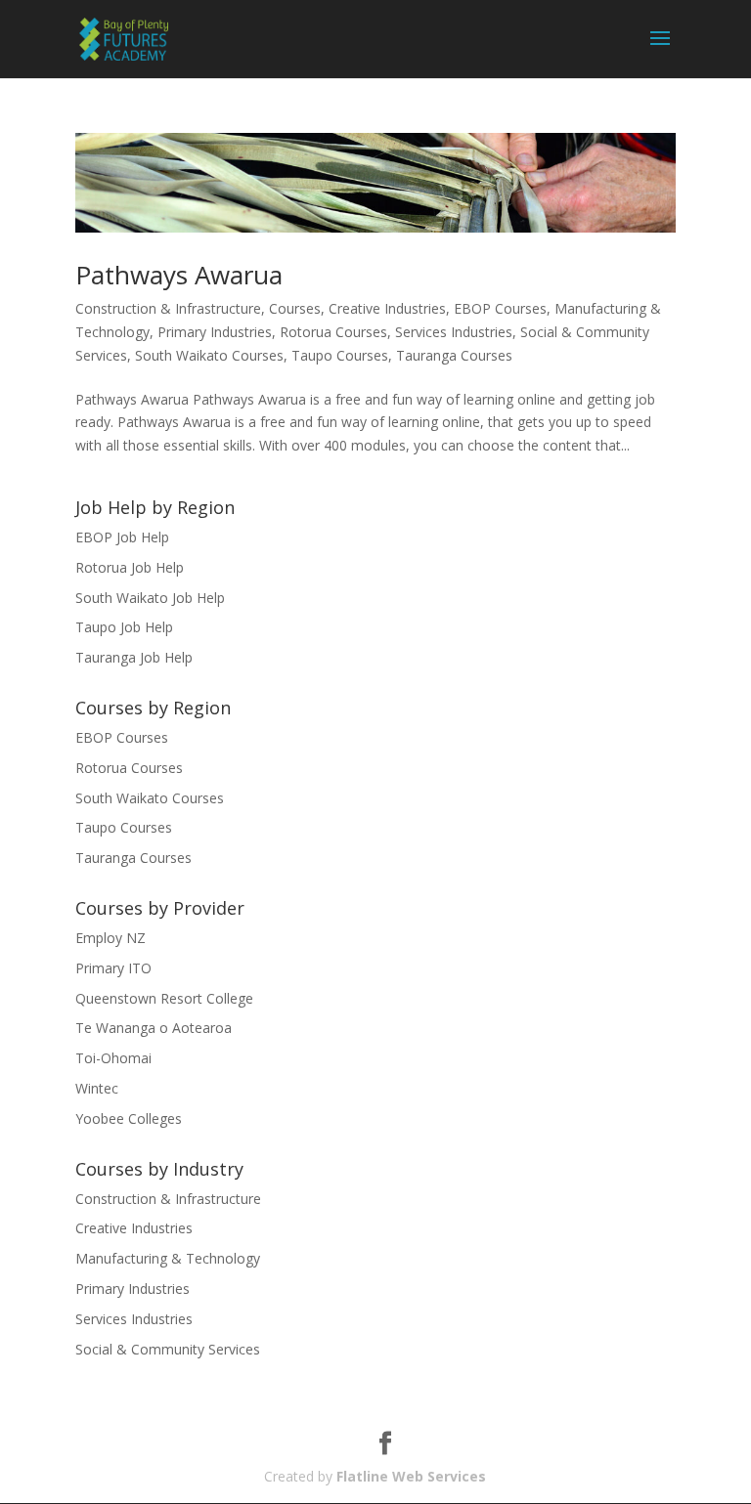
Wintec (96, 1088)
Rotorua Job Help (129, 567)
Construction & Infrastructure (168, 308)
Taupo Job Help (124, 627)
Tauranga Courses (454, 355)
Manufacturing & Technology (167, 1258)
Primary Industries (214, 331)
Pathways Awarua (179, 274)
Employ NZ (110, 937)
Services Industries (453, 331)
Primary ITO (113, 968)
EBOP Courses (500, 308)
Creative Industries (387, 308)
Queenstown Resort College (164, 998)
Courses (295, 308)
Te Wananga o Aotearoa (153, 1027)
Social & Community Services (167, 1349)
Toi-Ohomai (113, 1058)
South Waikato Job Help (150, 597)
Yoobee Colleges (128, 1118)
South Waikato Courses (209, 355)
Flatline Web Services (411, 1476)
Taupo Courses (339, 355)
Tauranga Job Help (134, 657)
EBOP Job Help (122, 537)
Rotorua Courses (333, 331)
